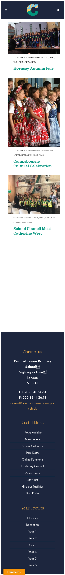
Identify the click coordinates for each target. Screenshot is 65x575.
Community (35, 150)
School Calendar (32, 446)
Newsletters (32, 439)
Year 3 (16, 62)
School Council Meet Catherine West (32, 231)
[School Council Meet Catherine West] (34, 194)
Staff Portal (32, 493)
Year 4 (21, 62)
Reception (38, 57)
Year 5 (27, 62)
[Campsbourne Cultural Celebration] (34, 112)
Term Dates (33, 452)
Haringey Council (32, 466)
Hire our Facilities (33, 486)
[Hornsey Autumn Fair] (34, 38)
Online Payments (32, 459)
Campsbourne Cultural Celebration (33, 163)
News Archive (33, 432)
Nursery (32, 518)
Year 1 (46, 57)
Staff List (32, 480)
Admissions (32, 473)
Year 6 (33, 62)
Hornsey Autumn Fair (34, 68)
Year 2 (51, 57)
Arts (32, 57)
